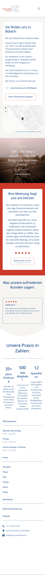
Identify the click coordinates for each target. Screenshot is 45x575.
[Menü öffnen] (40, 8)
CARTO (40, 131)
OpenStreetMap (25, 131)
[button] (22, 118)
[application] (22, 118)
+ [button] (5, 108)
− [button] (5, 111)
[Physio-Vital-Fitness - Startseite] (11, 8)
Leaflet (17, 131)
